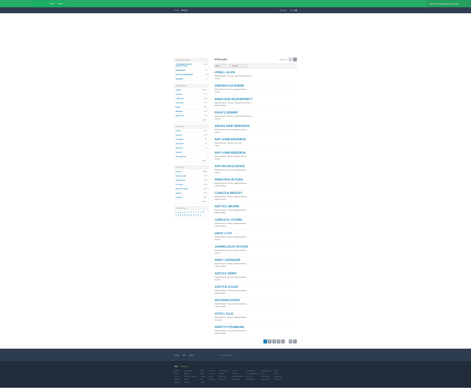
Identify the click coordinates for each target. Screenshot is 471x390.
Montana (235, 373)
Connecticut (188, 371)
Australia (184, 366)
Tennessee (264, 379)
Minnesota (222, 376)
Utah (275, 373)
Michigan (221, 373)
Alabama (177, 371)
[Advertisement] (235, 31)
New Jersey (236, 379)
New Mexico (250, 371)
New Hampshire (237, 376)
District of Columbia (190, 376)
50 (290, 341)
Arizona (176, 376)
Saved (293, 10)
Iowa (201, 379)
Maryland (212, 379)
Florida (186, 379)
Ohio (262, 373)
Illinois (202, 373)
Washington (278, 376)
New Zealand (250, 379)
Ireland (202, 382)
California (177, 379)
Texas (276, 371)
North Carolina (266, 371)
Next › (295, 341)
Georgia (186, 382)
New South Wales (252, 373)
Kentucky (212, 371)
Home (51, 3)
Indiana (202, 376)
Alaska (176, 373)
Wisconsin (277, 379)
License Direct (19, 4)
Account (283, 10)
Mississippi (222, 379)
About (60, 3)
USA (176, 366)
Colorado (177, 382)
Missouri (235, 371)
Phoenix (235, 66)
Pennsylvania (265, 376)
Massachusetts (223, 371)
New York (249, 376)
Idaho (202, 371)
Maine (218, 66)
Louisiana (212, 373)
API (184, 355)
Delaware (187, 373)
